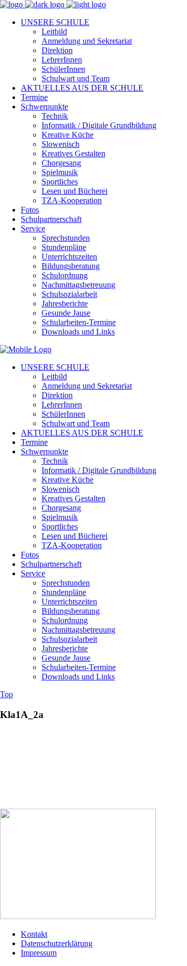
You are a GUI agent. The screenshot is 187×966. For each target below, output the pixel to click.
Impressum (39, 952)
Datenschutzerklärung (56, 943)
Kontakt (34, 934)
